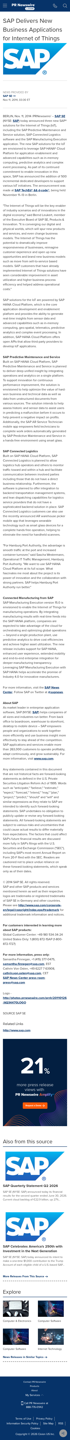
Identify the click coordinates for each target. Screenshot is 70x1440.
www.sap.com (43, 758)
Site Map (48, 1423)
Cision (42, 1434)
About (34, 1390)
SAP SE (60, 116)
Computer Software (49, 1321)
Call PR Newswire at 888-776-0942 (35, 1405)
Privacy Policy (44, 1419)
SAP (16, 121)
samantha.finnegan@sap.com (23, 964)
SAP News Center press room (24, 978)
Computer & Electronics (17, 1321)
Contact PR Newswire (34, 1382)
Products (34, 1386)
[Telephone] (55, 6)
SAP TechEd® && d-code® (32, 190)
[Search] (65, 6)
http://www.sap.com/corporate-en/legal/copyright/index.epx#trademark (32, 907)
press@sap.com (14, 982)
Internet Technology (50, 1349)
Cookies (35, 1428)
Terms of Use (23, 1419)
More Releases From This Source (23, 1276)
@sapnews (55, 692)
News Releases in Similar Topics (23, 1357)
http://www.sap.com (17, 1030)
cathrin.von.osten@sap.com (22, 973)
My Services (33, 1395)
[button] (35, 59)
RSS (60, 1423)
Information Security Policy (22, 1423)
